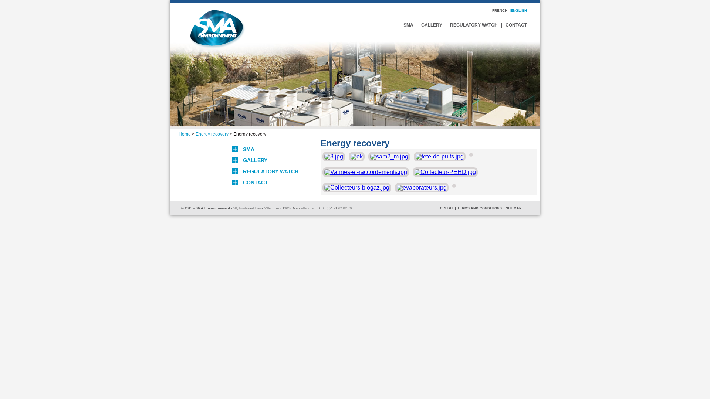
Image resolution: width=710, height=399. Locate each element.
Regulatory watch (474, 25)
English (518, 10)
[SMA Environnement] (217, 46)
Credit (446, 208)
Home (185, 134)
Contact (516, 25)
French (499, 10)
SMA (408, 25)
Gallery (431, 25)
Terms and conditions (479, 208)
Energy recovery (212, 134)
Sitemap (513, 208)
